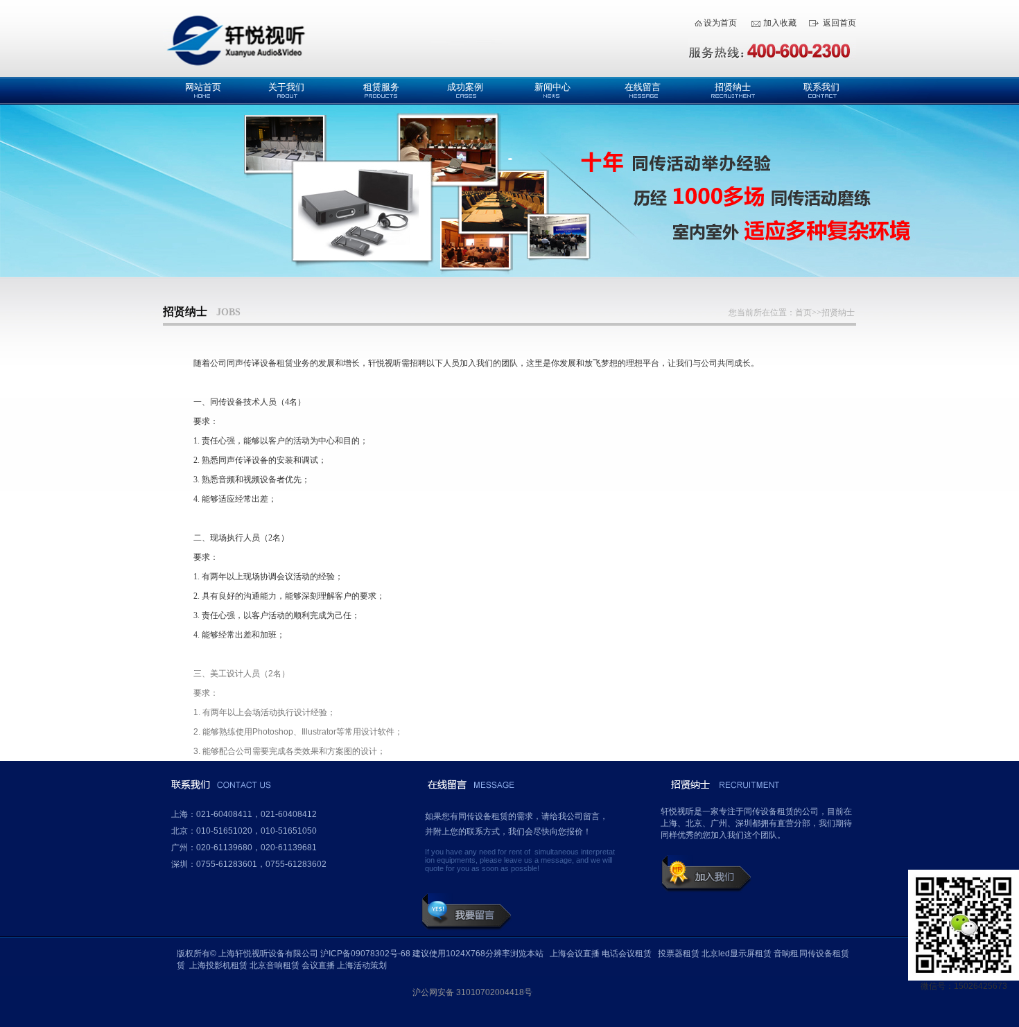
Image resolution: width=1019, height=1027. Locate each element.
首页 (803, 312)
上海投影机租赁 (218, 965)
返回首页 (839, 23)
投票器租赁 (678, 953)
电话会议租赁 (627, 953)
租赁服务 (381, 87)
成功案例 (465, 87)
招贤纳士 (733, 87)
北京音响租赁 (274, 965)
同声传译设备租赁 (260, 363)
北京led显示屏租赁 (737, 953)
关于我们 (286, 87)
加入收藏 (779, 23)
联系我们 (821, 87)
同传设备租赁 (824, 953)
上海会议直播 (575, 953)
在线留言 (643, 87)
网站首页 (203, 87)
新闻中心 (552, 87)
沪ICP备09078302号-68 (365, 953)
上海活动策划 (362, 965)
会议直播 (318, 965)
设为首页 (720, 23)
